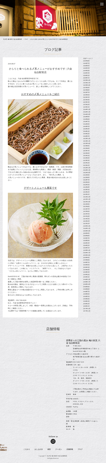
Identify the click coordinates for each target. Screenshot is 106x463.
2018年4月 (86, 299)
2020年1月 (86, 248)
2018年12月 (86, 279)
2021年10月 (86, 202)
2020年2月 (86, 245)
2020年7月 (86, 238)
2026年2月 (86, 75)
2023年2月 (86, 163)
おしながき (39, 449)
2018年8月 (86, 289)
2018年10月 (86, 284)
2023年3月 (86, 160)
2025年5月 (86, 97)
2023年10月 (86, 143)
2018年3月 (86, 301)
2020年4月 (86, 240)
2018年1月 (86, 306)
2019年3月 (86, 272)
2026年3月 (86, 73)
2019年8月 (86, 260)
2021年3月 (86, 219)
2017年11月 (86, 311)
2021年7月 (86, 209)
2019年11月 (86, 252)
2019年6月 (86, 265)
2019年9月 (86, 257)
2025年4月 (86, 100)
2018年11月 (86, 282)
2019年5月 (86, 267)
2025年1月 (86, 107)
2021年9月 (86, 204)
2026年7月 (86, 63)
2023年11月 (86, 141)
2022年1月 (86, 194)
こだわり (26, 449)
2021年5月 (86, 214)
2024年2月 (86, 133)
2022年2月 (86, 192)
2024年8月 (86, 119)
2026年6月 (86, 65)
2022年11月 (86, 170)
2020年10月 (86, 231)
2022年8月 (86, 177)
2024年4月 (86, 129)
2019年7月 (86, 262)
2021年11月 (86, 199)
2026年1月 (86, 78)
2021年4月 (86, 216)
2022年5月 (86, 184)
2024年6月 (86, 124)
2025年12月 (86, 80)
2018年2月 (86, 303)
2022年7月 (86, 180)
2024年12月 (86, 109)
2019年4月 (86, 269)
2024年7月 (86, 121)
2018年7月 (86, 291)
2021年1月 (86, 223)
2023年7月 (86, 150)
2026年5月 (86, 68)
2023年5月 (86, 155)
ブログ (80, 449)
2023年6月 (86, 153)
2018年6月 (86, 294)
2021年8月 (86, 206)
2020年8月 (86, 235)
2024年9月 (86, 116)
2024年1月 (86, 136)
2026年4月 (86, 70)
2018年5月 (86, 296)
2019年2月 (86, 274)
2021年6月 (86, 211)
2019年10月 (86, 255)
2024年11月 (86, 112)
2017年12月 (86, 308)
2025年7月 (86, 92)
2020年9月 (86, 233)
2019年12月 (86, 250)
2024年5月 (86, 126)
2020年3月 (86, 243)
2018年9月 (86, 286)
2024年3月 (86, 131)
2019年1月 (86, 277)
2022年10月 (86, 172)
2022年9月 (86, 175)
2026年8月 (86, 61)
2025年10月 (86, 85)
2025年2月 (86, 104)
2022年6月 (86, 182)
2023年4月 (86, 158)
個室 (49, 449)
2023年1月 (86, 165)
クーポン (58, 449)
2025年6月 (86, 95)
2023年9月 (86, 146)
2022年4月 (86, 187)
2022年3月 (86, 189)
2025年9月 (86, 87)
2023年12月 (86, 138)
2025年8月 (86, 90)
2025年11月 (86, 83)
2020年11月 (86, 228)
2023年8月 (86, 148)
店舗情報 (69, 449)
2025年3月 (86, 102)
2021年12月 (86, 197)
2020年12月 (86, 226)
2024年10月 (86, 114)
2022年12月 (86, 167)
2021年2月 (86, 221)
